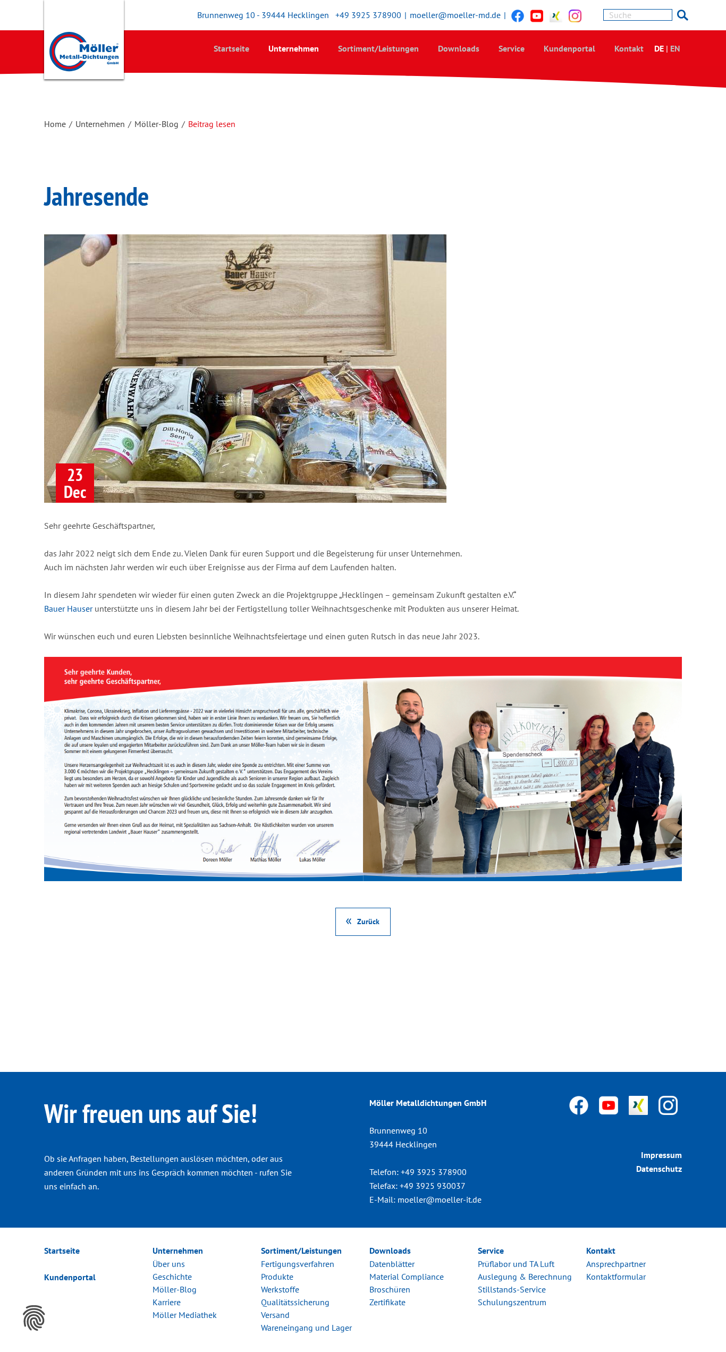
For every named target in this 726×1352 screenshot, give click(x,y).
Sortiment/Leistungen (378, 48)
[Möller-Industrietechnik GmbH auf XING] (555, 15)
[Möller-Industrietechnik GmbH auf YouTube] (536, 15)
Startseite (231, 48)
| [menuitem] (667, 48)
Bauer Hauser (68, 608)
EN (675, 48)
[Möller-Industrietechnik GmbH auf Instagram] (575, 15)
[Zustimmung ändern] (34, 1318)
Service (512, 48)
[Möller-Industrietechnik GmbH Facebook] (517, 15)
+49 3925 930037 (433, 1185)
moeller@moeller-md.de (455, 15)
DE (659, 48)
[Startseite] (84, 42)
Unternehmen (293, 48)
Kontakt (629, 48)
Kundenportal (569, 48)
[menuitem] (231, 48)
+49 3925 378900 (368, 15)
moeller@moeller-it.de (440, 1199)
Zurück (368, 921)
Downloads (458, 48)
